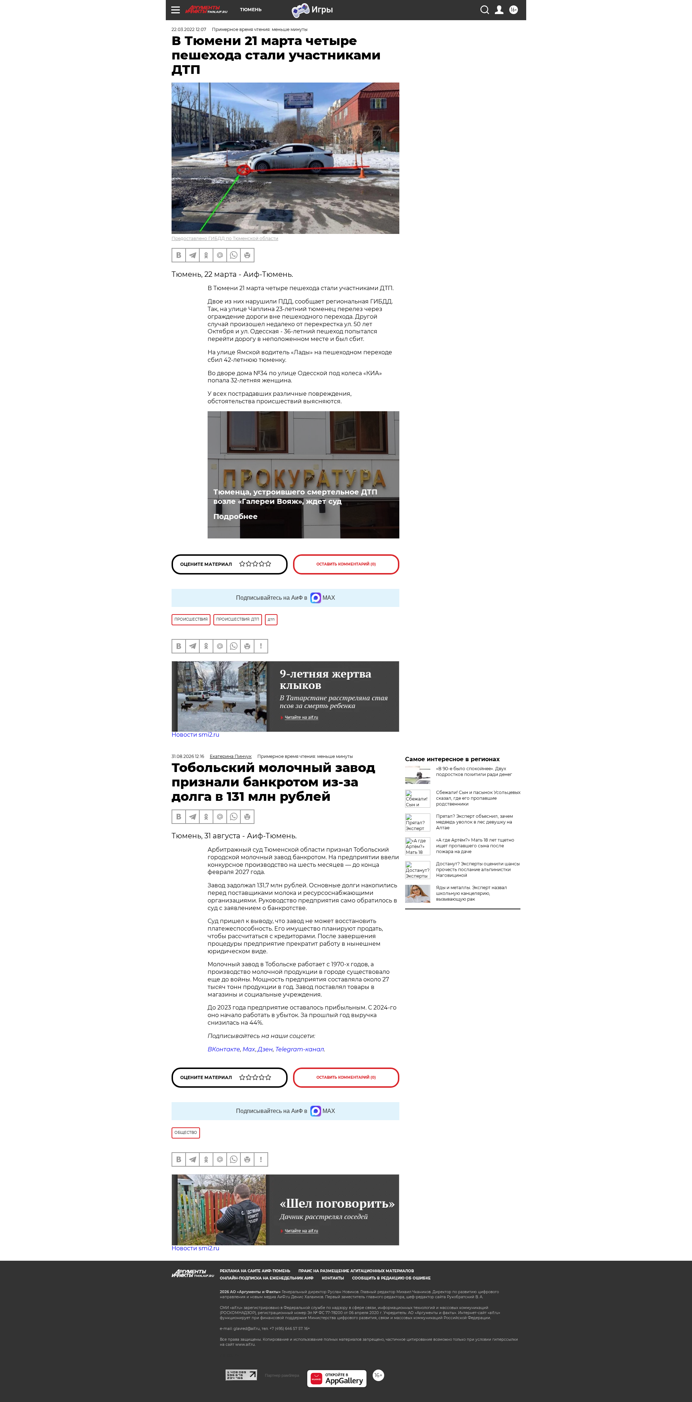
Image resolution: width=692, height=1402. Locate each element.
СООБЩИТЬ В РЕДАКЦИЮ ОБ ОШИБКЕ (391, 1278)
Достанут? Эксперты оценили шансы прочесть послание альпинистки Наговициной (478, 869)
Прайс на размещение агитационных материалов (356, 1271)
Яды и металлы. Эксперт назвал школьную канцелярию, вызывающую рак (471, 893)
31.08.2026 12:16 (188, 756)
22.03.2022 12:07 (189, 29)
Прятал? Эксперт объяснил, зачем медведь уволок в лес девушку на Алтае (474, 821)
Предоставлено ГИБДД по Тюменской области (225, 238)
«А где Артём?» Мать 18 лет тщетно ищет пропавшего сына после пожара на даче (475, 845)
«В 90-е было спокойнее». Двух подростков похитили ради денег (474, 771)
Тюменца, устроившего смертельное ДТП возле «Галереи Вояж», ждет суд (295, 497)
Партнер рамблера (282, 1375)
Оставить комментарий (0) (346, 564)
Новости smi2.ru (195, 734)
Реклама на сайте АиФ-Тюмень (255, 1271)
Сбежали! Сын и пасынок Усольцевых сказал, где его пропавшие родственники (478, 798)
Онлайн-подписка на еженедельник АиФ (267, 1278)
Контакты (333, 1278)
